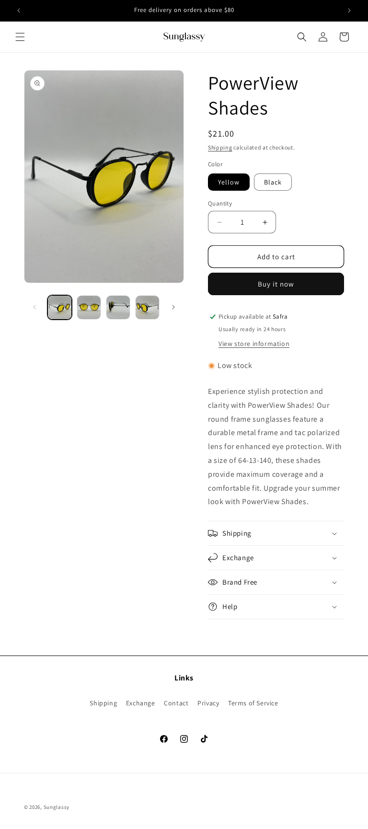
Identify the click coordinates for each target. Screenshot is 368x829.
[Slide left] (34, 307)
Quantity (220, 203)
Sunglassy (56, 807)
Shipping (220, 147)
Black (273, 182)
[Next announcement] (349, 10)
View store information (253, 343)
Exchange (140, 703)
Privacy (208, 703)
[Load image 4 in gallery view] (147, 307)
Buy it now (276, 283)
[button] (20, 36)
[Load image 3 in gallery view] (118, 307)
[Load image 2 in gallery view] (89, 307)
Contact (176, 703)
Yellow (229, 182)
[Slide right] (173, 307)
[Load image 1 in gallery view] (59, 307)
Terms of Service (253, 703)
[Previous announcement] (18, 10)
